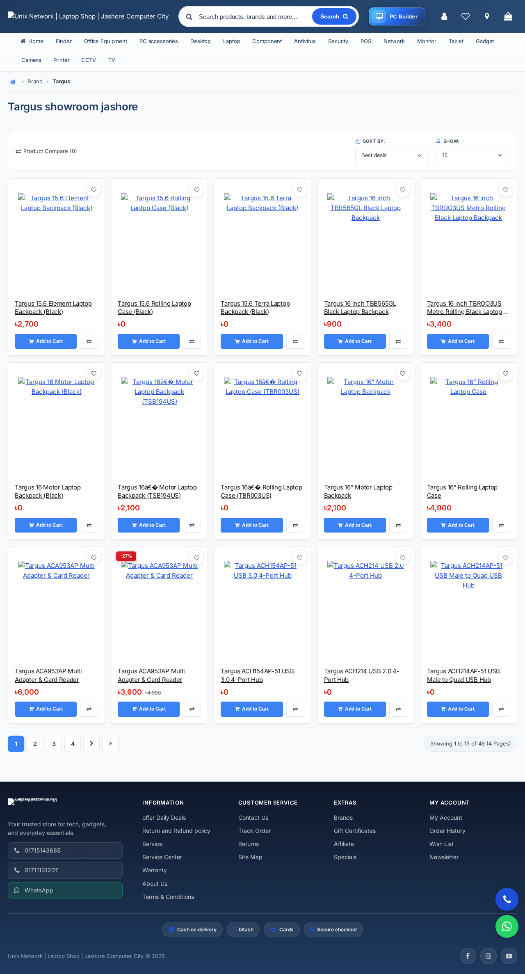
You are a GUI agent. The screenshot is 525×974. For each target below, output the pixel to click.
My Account (445, 817)
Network (394, 41)
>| (110, 744)
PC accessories (158, 41)
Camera (31, 60)
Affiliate (344, 843)
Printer (61, 60)
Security (338, 41)
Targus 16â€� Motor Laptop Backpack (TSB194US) (157, 491)
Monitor (426, 41)
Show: (450, 141)
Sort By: (373, 141)
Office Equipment (105, 41)
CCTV (88, 60)
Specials (345, 856)
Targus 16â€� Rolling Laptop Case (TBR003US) (261, 491)
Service (152, 843)
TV (111, 60)
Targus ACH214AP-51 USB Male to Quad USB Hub (463, 675)
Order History (447, 830)
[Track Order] (487, 16)
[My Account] (444, 16)
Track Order (254, 830)
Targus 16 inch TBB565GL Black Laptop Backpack (360, 308)
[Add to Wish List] (93, 190)
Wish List (441, 843)
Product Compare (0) (50, 151)
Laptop (231, 41)
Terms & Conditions (168, 896)
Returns (248, 843)
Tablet (456, 41)
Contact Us (253, 817)
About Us (154, 883)
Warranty (154, 870)
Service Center (162, 856)
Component (267, 41)
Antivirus (305, 41)
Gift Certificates (355, 830)
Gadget (485, 41)
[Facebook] (468, 956)
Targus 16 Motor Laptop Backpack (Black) (47, 491)
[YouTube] (509, 956)
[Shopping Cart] (508, 16)
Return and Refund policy (176, 830)
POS (366, 41)
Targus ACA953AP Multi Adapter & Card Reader (48, 675)
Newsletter (444, 856)
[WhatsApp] (506, 926)
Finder (64, 41)
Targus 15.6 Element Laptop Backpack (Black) (53, 308)
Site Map (250, 856)
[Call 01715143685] (506, 899)
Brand (35, 81)
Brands (343, 817)
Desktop (200, 41)
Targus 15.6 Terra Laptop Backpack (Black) (255, 308)
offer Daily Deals (164, 817)
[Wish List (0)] (466, 16)
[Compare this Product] (89, 341)
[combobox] (254, 16)
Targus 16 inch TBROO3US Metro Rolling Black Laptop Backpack (464, 312)
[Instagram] (488, 956)
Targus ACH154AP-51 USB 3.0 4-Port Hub (257, 675)
